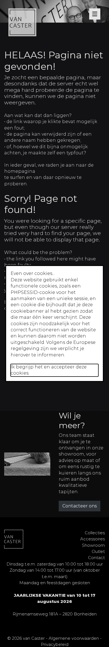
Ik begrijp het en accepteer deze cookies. (49, 370)
